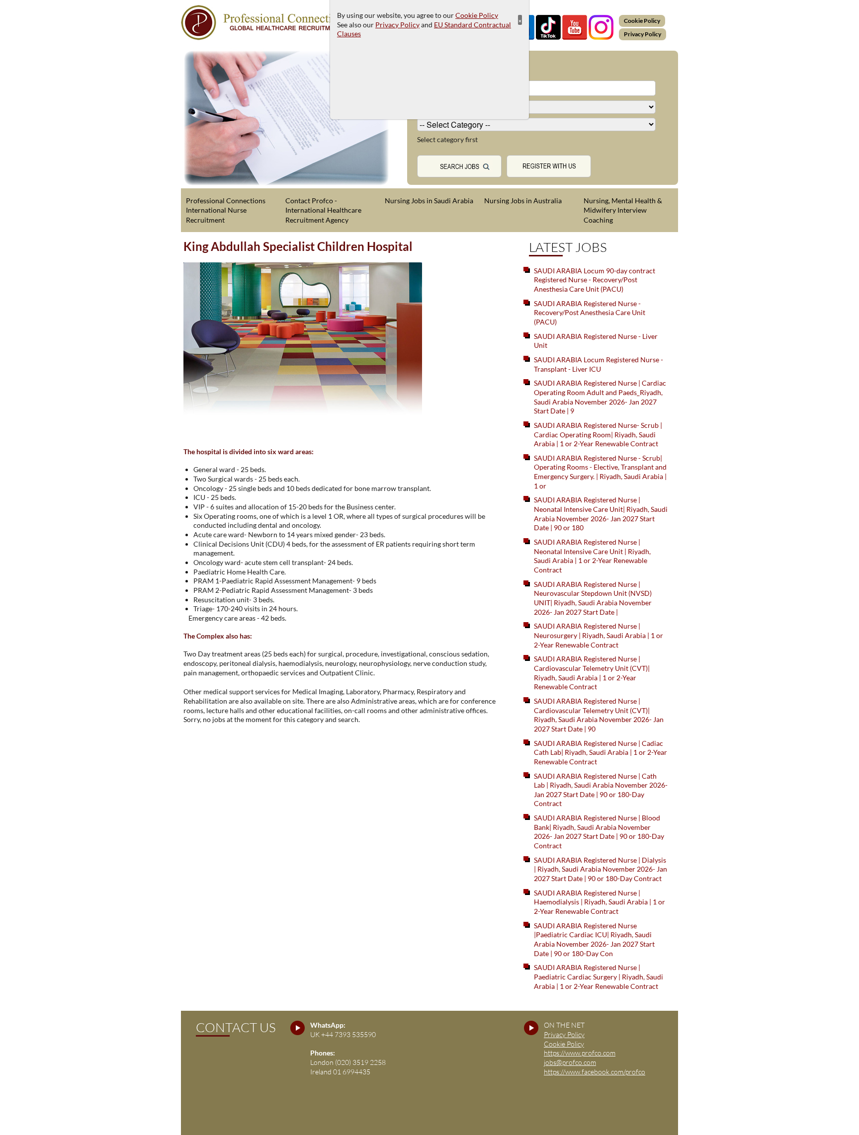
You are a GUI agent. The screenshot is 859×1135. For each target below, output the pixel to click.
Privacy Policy (642, 34)
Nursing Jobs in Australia (523, 200)
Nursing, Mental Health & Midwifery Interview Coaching (623, 210)
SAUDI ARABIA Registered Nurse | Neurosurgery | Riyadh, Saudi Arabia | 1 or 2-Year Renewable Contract (598, 635)
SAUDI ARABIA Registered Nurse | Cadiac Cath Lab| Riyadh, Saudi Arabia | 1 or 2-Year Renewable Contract (600, 752)
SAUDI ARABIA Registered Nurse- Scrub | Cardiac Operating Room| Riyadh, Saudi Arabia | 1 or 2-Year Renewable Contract (598, 434)
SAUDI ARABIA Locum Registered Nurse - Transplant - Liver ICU (598, 364)
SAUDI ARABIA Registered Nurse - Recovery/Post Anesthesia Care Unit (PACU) (589, 312)
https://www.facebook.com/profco (594, 1071)
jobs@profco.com (570, 1062)
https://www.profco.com (579, 1053)
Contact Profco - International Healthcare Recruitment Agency (323, 210)
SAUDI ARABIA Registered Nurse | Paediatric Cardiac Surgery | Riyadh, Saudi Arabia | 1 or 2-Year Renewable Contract (598, 976)
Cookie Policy (642, 20)
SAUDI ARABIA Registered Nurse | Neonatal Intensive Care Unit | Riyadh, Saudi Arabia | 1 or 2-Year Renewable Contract (592, 556)
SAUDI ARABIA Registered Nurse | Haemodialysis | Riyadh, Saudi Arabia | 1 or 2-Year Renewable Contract (599, 902)
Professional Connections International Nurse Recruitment (225, 210)
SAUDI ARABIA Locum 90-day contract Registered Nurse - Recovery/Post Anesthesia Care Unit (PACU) (594, 279)
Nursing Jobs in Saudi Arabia (429, 200)
